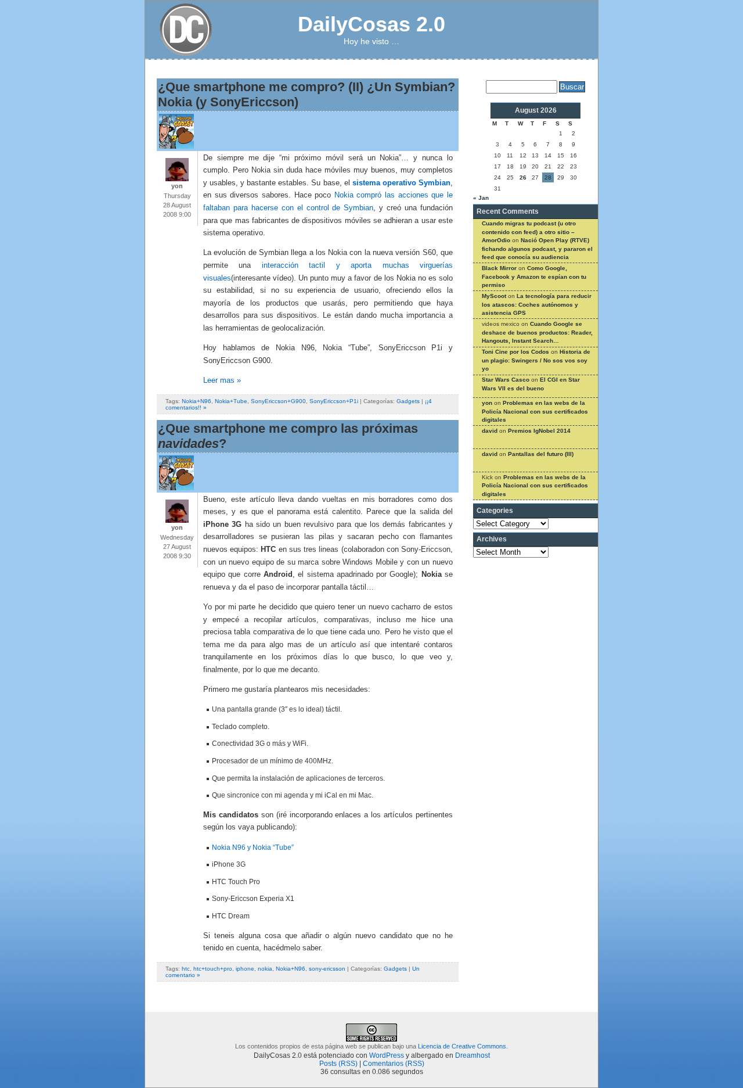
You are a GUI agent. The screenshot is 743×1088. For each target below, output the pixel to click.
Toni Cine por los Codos (515, 352)
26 (523, 177)
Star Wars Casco (505, 379)
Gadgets (408, 401)
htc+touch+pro (212, 968)
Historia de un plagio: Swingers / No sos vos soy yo (536, 360)
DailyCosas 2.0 (371, 24)
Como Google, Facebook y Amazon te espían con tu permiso (534, 276)
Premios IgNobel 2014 (539, 431)
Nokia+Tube (231, 401)
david (489, 431)
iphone (245, 968)
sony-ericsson (327, 968)
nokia (265, 968)
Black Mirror (499, 268)
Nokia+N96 (196, 401)
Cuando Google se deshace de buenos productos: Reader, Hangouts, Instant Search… (537, 332)
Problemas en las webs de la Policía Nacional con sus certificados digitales (535, 411)
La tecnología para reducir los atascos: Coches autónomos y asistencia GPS (536, 304)
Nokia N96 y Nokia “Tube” (253, 847)
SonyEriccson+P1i (333, 401)
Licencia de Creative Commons (462, 1046)
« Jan (481, 198)
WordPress (386, 1055)
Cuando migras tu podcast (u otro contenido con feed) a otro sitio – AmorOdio (529, 231)
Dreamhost (472, 1055)
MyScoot (494, 296)
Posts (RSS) (338, 1064)
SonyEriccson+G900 (278, 401)
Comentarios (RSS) (393, 1064)
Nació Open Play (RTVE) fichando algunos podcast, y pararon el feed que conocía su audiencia (537, 248)
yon (487, 403)
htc (186, 968)
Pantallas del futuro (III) (541, 454)
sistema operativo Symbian (401, 183)
